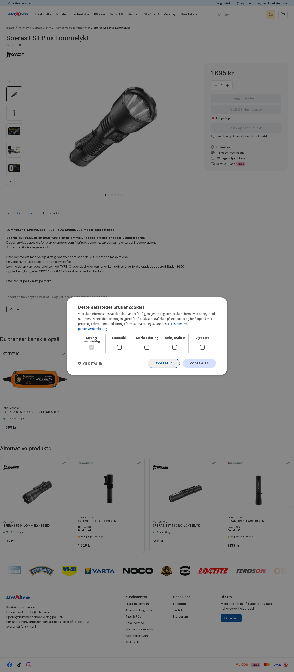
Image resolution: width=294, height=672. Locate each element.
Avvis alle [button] (163, 363)
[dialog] (147, 336)
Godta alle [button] (199, 363)
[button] (90, 363)
